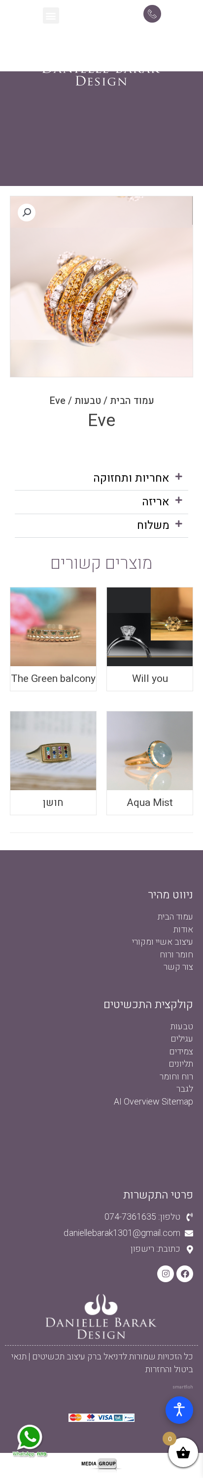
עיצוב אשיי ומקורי (162, 942)
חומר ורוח (176, 954)
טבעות (87, 401)
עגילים (181, 1039)
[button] (51, 15)
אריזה (155, 501)
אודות (183, 929)
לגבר (184, 1089)
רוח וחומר (176, 1076)
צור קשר (178, 967)
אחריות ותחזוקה (131, 478)
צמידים (181, 1051)
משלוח (153, 525)
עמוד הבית (132, 401)
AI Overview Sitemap (153, 1101)
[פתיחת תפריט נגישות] (179, 1410)
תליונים (181, 1064)
